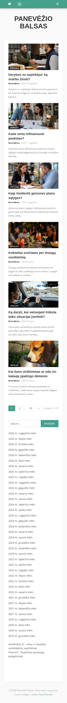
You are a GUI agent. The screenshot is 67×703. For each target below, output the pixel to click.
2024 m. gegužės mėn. (21, 521)
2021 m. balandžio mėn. (22, 608)
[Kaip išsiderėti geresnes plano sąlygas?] (33, 175)
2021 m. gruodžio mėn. (22, 597)
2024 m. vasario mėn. (21, 531)
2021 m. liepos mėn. (20, 603)
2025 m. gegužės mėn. (21, 488)
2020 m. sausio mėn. (20, 630)
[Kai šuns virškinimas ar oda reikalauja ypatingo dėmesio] (33, 353)
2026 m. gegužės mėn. (21, 449)
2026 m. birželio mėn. (21, 444)
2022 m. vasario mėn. (21, 592)
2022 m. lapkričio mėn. (22, 559)
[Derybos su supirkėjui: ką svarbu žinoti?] (33, 56)
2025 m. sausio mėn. (20, 499)
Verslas (14, 68)
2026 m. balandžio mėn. (22, 455)
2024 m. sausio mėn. (20, 537)
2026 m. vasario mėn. (21, 466)
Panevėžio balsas (33, 22)
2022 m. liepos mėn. (20, 575)
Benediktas (13, 83)
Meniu (18, 4)
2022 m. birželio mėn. (21, 581)
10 (32, 407)
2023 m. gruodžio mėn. (22, 542)
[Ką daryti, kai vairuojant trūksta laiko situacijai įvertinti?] (33, 294)
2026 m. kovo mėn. (19, 460)
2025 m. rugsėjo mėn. (21, 477)
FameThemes (46, 694)
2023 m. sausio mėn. (20, 553)
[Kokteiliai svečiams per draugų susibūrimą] (33, 234)
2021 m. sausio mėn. (20, 614)
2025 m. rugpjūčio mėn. (22, 482)
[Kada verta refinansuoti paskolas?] (33, 116)
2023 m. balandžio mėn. (22, 548)
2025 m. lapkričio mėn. (22, 471)
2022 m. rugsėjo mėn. (21, 570)
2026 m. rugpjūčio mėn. (22, 433)
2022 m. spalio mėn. (20, 564)
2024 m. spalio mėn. (20, 510)
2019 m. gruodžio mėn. (22, 636)
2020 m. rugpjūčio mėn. (22, 619)
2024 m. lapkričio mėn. (22, 504)
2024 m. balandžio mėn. (22, 526)
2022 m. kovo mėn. (19, 586)
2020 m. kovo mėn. (19, 625)
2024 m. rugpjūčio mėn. (22, 515)
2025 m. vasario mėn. (21, 493)
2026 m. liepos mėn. (20, 438)
